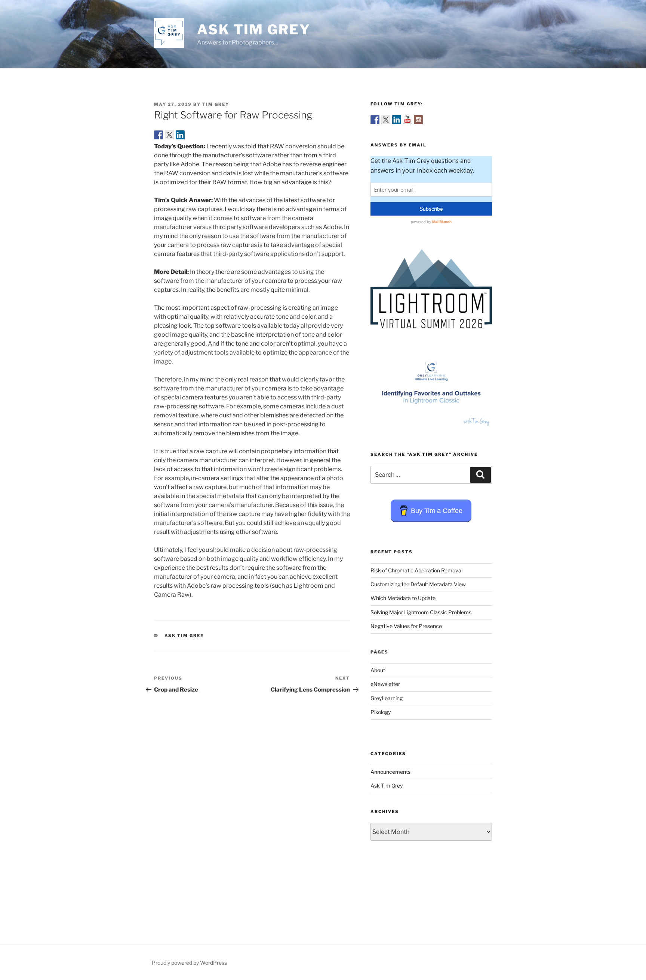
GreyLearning (386, 698)
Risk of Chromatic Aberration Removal (416, 570)
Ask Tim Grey (254, 29)
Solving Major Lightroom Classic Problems (420, 612)
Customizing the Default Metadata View (418, 584)
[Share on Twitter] (169, 134)
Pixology (380, 712)
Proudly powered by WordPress (189, 962)
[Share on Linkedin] (180, 134)
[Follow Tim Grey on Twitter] (385, 119)
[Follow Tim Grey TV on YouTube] (407, 119)
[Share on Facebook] (158, 134)
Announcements (390, 772)
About (377, 670)
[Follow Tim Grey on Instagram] (418, 119)
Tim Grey (215, 104)
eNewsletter (385, 684)
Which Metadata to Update (403, 598)
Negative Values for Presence (406, 626)
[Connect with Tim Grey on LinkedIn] (396, 119)
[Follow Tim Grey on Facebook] (374, 119)
